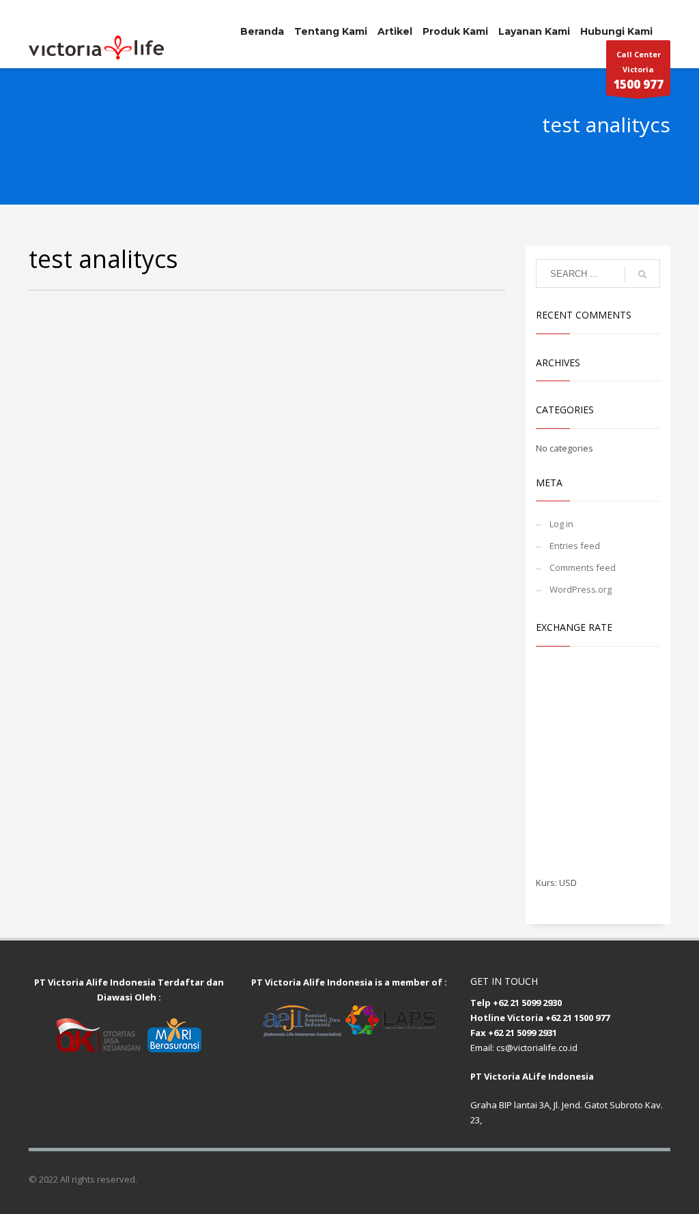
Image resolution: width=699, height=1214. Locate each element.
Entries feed (575, 545)
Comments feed (583, 567)
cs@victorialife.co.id (536, 1047)
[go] (642, 274)
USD (568, 882)
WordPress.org (581, 589)
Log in (561, 524)
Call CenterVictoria (638, 70)
